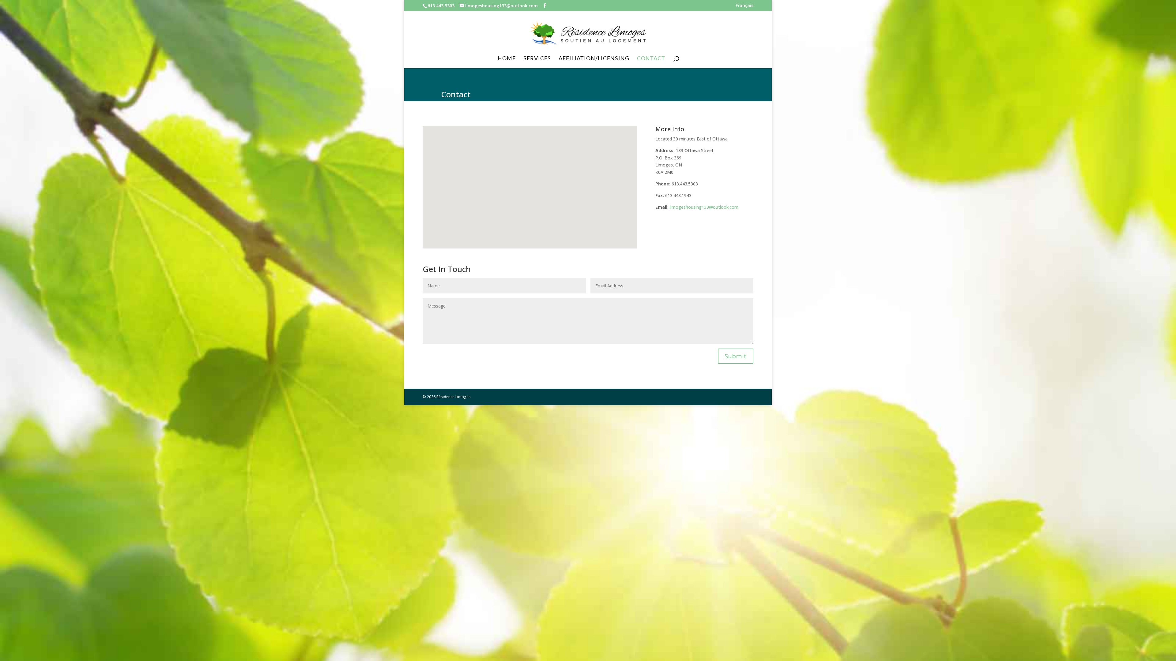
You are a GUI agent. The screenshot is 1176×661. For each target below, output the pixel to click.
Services (537, 59)
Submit (736, 356)
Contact (651, 59)
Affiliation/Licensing (594, 59)
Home (507, 59)
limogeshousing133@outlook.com (704, 207)
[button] (555, 171)
